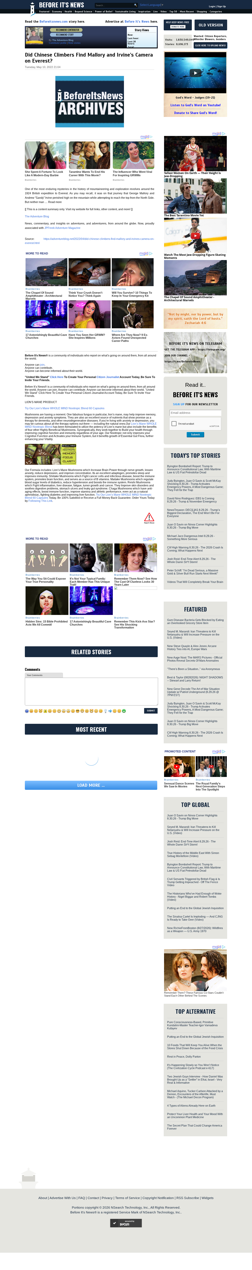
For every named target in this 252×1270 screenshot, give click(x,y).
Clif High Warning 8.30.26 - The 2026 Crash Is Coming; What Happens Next (195, 549)
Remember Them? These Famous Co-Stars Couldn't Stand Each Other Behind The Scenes (194, 994)
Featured (44, 11)
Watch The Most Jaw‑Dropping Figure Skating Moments (195, 256)
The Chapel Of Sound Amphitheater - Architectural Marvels (44, 295)
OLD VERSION (211, 25)
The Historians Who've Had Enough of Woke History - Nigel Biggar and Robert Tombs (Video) (194, 896)
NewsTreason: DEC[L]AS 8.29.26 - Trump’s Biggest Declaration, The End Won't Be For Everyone (193, 513)
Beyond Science (83, 11)
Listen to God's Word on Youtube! (195, 105)
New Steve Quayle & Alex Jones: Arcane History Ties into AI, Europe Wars (192, 648)
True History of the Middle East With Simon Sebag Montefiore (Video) (193, 855)
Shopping (202, 11)
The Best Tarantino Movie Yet (184, 215)
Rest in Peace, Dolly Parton (184, 1056)
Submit (195, 434)
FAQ (81, 1198)
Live (155, 11)
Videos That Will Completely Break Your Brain (195, 581)
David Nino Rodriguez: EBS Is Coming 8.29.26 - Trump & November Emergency (192, 500)
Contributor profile (57, 43)
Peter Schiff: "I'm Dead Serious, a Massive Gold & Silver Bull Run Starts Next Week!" (192, 572)
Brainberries (33, 288)
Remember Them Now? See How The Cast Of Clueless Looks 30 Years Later (135, 581)
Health (68, 11)
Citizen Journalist (108, 377)
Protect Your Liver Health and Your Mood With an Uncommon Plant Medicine (195, 1116)
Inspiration (144, 11)
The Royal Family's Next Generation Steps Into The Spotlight (210, 786)
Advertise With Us (63, 1198)
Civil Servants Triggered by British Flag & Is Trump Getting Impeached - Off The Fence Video (193, 882)
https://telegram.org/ (211, 349)
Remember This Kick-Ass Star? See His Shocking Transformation (134, 624)
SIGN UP (178, 404)
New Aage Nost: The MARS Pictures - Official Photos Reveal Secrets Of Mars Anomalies (194, 659)
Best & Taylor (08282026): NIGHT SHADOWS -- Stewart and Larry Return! (195, 679)
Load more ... (91, 785)
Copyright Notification (158, 1198)
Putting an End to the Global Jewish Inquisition (195, 908)
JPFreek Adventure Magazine (62, 227)
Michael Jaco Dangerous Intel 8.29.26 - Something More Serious (191, 538)
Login (212, 6)
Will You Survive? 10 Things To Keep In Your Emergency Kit (132, 294)
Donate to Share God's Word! (195, 113)
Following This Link (40, 500)
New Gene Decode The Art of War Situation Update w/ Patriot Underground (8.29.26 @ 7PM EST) (193, 692)
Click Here (56, 377)
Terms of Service (127, 1198)
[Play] (195, 73)
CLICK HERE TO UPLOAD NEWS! (210, 45)
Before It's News (61, 4)
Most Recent (187, 11)
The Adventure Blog (37, 216)
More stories (74, 43)
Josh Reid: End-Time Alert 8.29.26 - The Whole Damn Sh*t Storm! (191, 561)
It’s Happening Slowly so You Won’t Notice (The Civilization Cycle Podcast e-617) (193, 1067)
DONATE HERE (177, 27)
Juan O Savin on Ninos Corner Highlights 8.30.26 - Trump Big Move (192, 526)
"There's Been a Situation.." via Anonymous (193, 669)
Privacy (107, 1198)
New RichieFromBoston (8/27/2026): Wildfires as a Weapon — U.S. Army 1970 (195, 930)
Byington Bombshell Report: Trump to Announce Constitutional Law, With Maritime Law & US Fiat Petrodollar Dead (194, 469)
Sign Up (221, 6)
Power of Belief (103, 11)
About (42, 1198)
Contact (93, 1198)
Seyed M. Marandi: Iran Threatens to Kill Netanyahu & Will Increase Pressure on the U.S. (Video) (193, 634)
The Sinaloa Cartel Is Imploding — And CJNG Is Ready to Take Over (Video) (195, 918)
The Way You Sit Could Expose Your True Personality (46, 580)
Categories (216, 11)
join (42, 364)
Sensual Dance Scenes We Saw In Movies (179, 785)
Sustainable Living (125, 11)
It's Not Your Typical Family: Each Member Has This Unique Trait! (90, 581)
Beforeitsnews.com (53, 21)
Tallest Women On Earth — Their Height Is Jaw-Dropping (192, 174)
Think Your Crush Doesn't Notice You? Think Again (85, 294)
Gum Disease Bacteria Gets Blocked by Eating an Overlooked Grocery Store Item (195, 622)
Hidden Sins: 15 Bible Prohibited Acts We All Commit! (47, 623)
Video (163, 11)
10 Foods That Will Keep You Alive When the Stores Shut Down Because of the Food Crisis (195, 1047)
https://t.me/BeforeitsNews (182, 361)
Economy (57, 11)
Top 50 (173, 11)
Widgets (208, 1198)
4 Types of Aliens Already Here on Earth (191, 1105)
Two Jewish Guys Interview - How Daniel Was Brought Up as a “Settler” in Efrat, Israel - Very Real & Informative (195, 1079)
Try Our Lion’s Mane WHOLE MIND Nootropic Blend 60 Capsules (64, 408)
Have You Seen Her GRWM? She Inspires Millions (87, 336)
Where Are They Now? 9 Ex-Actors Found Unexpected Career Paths (130, 337)
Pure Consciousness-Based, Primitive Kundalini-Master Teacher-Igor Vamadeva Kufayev (192, 1025)
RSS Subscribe (187, 1198)
